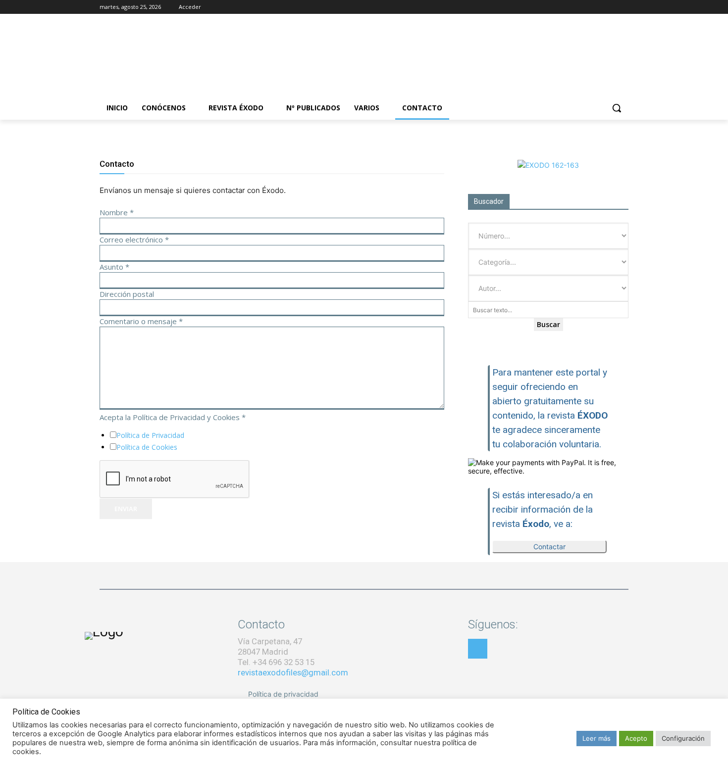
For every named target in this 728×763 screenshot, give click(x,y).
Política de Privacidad (150, 435)
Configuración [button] (683, 738)
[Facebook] (581, 7)
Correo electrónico (134, 239)
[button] (616, 108)
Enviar (125, 508)
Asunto (114, 267)
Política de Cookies (146, 447)
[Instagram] (595, 7)
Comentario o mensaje (141, 321)
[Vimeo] (622, 7)
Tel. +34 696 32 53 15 (276, 662)
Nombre (117, 212)
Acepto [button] (636, 738)
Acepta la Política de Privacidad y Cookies (173, 417)
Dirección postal (127, 294)
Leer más (596, 738)
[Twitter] (609, 7)
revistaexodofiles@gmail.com (293, 672)
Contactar (549, 546)
